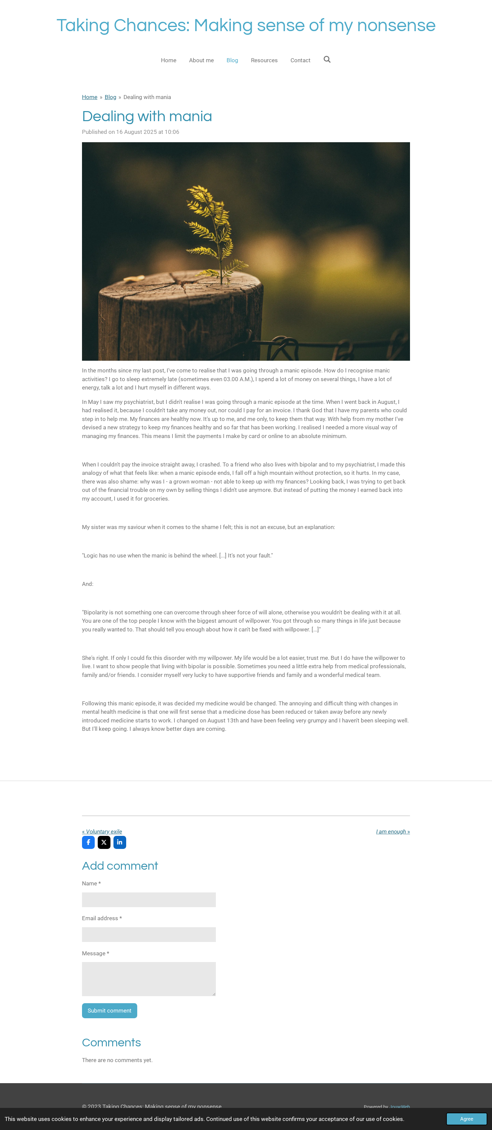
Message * (95, 953)
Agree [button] (466, 1119)
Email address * (102, 918)
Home (89, 97)
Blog (110, 97)
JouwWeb (399, 1107)
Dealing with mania (147, 97)
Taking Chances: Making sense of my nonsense (246, 25)
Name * (91, 883)
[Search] (327, 60)
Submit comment (110, 1010)
